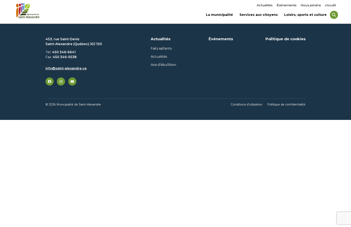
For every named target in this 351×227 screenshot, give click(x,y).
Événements (287, 5)
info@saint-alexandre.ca (66, 68)
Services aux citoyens (258, 15)
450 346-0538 (65, 57)
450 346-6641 (64, 52)
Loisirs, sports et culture (305, 15)
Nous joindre (311, 5)
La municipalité (219, 15)
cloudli (330, 5)
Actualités (265, 5)
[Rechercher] (334, 15)
